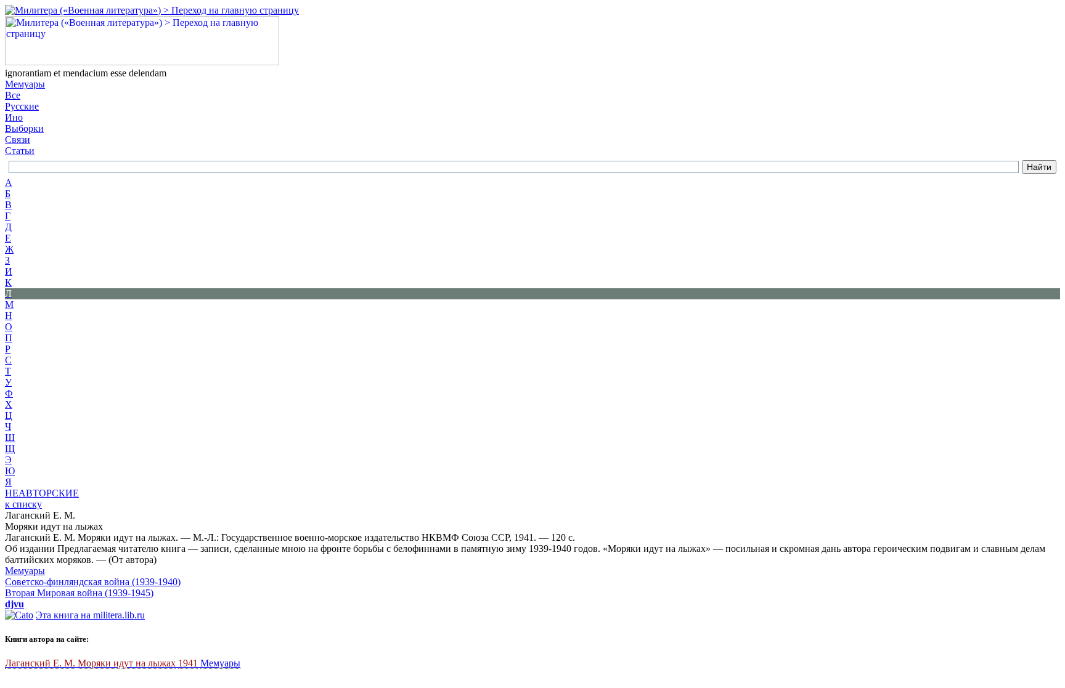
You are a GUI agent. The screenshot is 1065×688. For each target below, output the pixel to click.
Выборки (24, 128)
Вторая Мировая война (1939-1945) (79, 593)
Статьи (20, 150)
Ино (14, 117)
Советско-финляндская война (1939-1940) (93, 582)
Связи (17, 139)
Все (12, 95)
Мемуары (25, 84)
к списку (23, 504)
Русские (22, 106)
